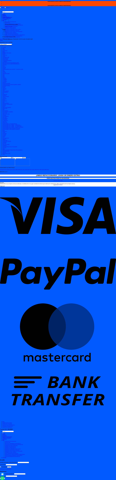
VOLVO (4, 152)
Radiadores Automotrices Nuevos (12, 30)
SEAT (3, 137)
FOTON (4, 72)
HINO (3, 77)
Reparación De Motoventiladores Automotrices (15, 34)
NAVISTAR (4, 113)
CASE (3, 56)
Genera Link (7, 22)
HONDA (4, 78)
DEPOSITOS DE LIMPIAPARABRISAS (10, 63)
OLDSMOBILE (5, 116)
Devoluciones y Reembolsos (8, 425)
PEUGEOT (4, 119)
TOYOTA (4, 147)
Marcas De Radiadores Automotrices (13, 23)
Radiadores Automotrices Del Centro (13, 29)
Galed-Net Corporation (7, 427)
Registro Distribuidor (7, 17)
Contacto (4, 19)
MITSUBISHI (5, 110)
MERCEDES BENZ (6, 107)
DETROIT (4, 65)
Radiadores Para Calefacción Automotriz (13, 31)
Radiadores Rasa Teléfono (10, 32)
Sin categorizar (5, 138)
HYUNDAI (4, 81)
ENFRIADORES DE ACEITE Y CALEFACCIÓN (12, 69)
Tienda (4, 15)
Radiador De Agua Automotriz (11, 26)
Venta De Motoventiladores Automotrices (13, 35)
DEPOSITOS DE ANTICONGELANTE (10, 62)
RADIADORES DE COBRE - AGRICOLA (11, 125)
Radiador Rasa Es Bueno (10, 27)
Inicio (1, 39)
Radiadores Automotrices (10, 28)
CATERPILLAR (5, 57)
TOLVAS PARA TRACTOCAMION (9, 146)
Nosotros (4, 16)
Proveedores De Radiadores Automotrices (14, 25)
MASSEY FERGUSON (7, 104)
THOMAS (4, 145)
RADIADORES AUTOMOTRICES (9, 123)
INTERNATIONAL (6, 85)
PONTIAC (4, 121)
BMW (3, 51)
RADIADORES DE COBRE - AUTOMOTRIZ (11, 126)
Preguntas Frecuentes (7, 422)
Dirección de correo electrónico (7, 473)
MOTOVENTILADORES (7, 111)
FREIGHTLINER (6, 73)
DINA (3, 66)
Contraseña (3, 464)
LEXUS (4, 97)
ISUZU (3, 87)
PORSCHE (4, 122)
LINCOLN (4, 98)
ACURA (4, 47)
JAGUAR (4, 89)
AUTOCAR (4, 50)
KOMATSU (4, 94)
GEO (3, 74)
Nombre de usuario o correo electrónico (9, 462)
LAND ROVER (5, 96)
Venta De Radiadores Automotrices (12, 37)
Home (3, 14)
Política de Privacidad (7, 423)
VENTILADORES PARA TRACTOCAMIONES (12, 150)
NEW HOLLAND (6, 114)
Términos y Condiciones (7, 426)
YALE (3, 154)
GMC (3, 75)
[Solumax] (5, 7)
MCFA (3, 106)
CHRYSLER (5, 59)
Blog (3, 421)
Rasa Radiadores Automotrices (11, 33)
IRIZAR (4, 86)
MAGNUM (4, 101)
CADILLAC (4, 55)
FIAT (3, 70)
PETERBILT (5, 118)
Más (3, 20)
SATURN (4, 133)
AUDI (3, 49)
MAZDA (4, 105)
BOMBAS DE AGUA (6, 53)
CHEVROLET (5, 58)
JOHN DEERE (5, 91)
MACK (3, 99)
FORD (3, 71)
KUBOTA (4, 95)
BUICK (3, 54)
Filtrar (24, 157)
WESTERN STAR (6, 153)
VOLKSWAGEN (5, 151)
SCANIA (4, 134)
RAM (3, 130)
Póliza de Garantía (6, 438)
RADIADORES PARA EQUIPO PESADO (11, 128)
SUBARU (4, 142)
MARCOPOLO (5, 103)
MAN (3, 102)
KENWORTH (5, 92)
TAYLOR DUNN (5, 144)
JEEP (3, 90)
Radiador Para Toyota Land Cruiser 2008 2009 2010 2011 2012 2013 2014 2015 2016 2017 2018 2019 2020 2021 (24, 169)
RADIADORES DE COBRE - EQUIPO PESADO (12, 127)
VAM (3, 149)
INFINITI (4, 82)
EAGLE (4, 68)
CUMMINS (4, 61)
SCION (3, 135)
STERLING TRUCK (6, 141)
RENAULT (4, 131)
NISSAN (4, 115)
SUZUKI (4, 143)
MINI (3, 109)
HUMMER (4, 79)
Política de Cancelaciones (10, 21)
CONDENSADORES (7, 60)
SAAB (3, 132)
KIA (3, 93)
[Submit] (2, 13)
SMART (4, 139)
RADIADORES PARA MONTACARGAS (11, 129)
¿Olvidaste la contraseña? (5, 469)
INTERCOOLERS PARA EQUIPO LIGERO (11, 84)
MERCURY (4, 108)
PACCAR (4, 117)
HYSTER (4, 80)
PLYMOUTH (5, 120)
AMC (3, 48)
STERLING (4, 140)
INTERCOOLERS (6, 83)
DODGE (4, 67)
